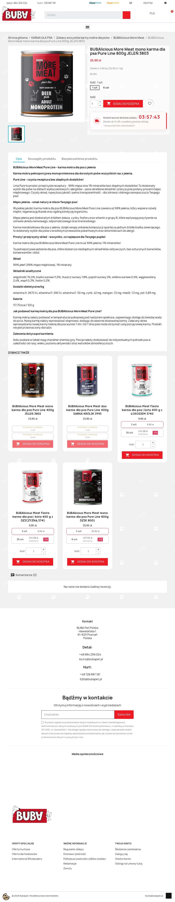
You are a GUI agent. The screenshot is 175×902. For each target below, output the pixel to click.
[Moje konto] (165, 13)
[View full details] (49, 366)
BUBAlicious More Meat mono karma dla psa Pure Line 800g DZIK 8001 (87, 516)
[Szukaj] (126, 15)
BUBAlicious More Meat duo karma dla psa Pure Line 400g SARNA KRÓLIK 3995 (87, 409)
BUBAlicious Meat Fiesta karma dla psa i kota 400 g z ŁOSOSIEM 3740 (142, 409)
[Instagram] (93, 765)
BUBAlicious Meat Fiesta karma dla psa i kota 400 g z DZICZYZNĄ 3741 (32, 516)
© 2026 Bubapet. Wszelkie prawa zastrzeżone (35, 895)
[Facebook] (82, 765)
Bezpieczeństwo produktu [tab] (79, 159)
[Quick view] (49, 380)
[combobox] (81, 15)
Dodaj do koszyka (123, 103)
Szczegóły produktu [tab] (42, 159)
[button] (170, 13)
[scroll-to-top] (169, 896)
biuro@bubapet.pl (154, 895)
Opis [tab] (19, 159)
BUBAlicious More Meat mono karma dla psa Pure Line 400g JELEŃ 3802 (33, 409)
